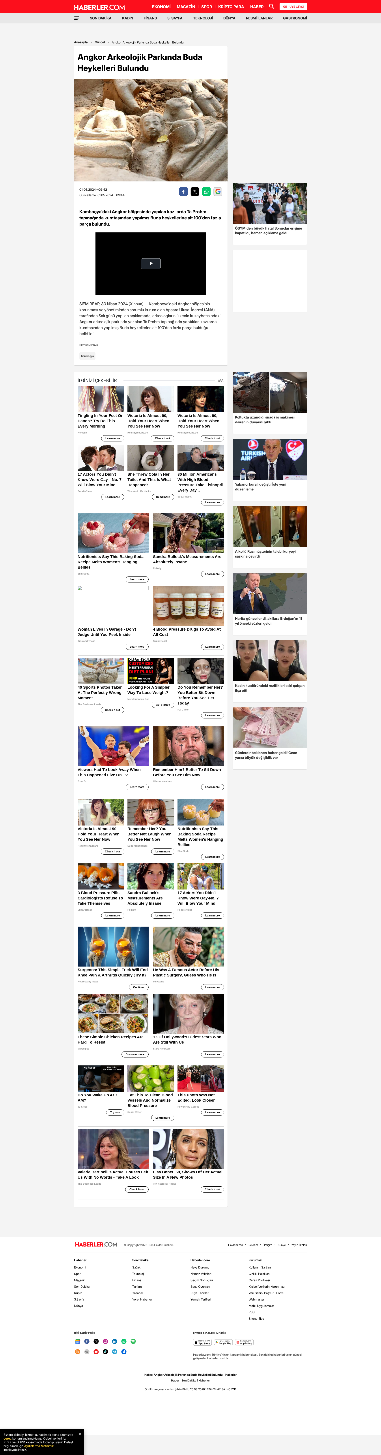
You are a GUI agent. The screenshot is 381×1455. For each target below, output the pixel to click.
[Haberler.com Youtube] (96, 1352)
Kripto (78, 1293)
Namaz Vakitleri (200, 1274)
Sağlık (136, 1267)
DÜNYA (229, 18)
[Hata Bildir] (182, 1389)
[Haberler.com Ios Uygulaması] (202, 1342)
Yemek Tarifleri (200, 1299)
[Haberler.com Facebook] (86, 1342)
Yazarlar (137, 1293)
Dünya (78, 1306)
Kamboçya (87, 356)
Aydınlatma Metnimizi (39, 1446)
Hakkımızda (235, 1245)
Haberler (80, 1260)
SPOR (206, 6)
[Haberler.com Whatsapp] (123, 1342)
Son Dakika (82, 1286)
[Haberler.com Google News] (77, 1342)
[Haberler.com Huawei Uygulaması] (244, 1342)
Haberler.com (200, 1260)
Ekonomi (80, 1267)
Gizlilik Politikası (259, 1274)
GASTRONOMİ (295, 18)
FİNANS (150, 18)
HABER (257, 6)
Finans (136, 1280)
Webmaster (256, 1299)
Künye (282, 1245)
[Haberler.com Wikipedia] (86, 1352)
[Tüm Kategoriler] (76, 18)
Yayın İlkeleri (299, 1245)
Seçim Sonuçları (201, 1280)
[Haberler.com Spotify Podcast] (133, 1342)
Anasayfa (81, 42)
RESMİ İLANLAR (259, 18)
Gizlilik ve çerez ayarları (159, 1389)
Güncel (100, 42)
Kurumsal (255, 1260)
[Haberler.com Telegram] (114, 1352)
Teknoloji (138, 1274)
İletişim (267, 1245)
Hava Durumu (199, 1267)
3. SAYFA (175, 18)
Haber (175, 1380)
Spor (77, 1274)
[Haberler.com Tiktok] (105, 1352)
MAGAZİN (186, 6)
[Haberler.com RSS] (77, 1352)
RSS (252, 1312)
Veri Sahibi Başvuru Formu (267, 1293)
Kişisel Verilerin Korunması (267, 1286)
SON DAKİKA (101, 18)
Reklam (253, 1245)
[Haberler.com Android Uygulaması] (223, 1342)
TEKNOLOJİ (203, 18)
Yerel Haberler (142, 1299)
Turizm (137, 1286)
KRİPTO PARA (231, 6)
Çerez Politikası (259, 1280)
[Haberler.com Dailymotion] (123, 1352)
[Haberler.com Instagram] (105, 1342)
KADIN (127, 18)
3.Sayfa (79, 1299)
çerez (7, 1438)
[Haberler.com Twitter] (96, 1342)
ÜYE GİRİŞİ (296, 6)
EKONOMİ (161, 6)
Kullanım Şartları (260, 1267)
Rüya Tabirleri (199, 1293)
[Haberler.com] (96, 1244)
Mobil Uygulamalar (261, 1306)
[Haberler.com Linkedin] (114, 1342)
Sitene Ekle (256, 1318)
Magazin (80, 1280)
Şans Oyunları (200, 1286)
